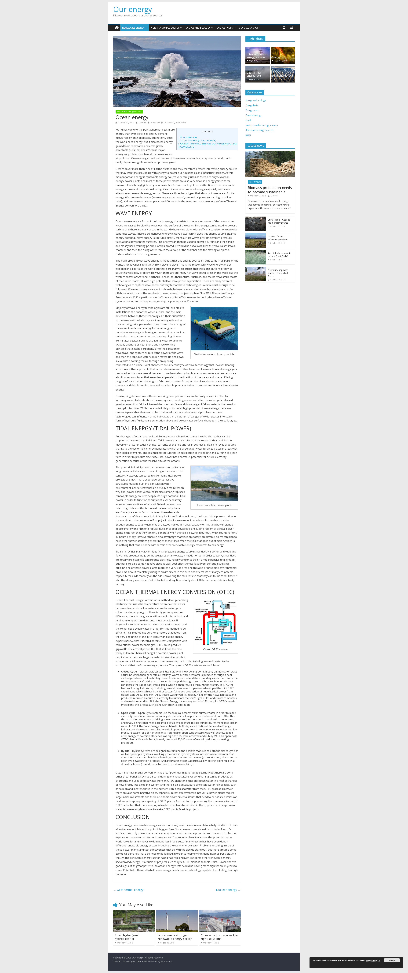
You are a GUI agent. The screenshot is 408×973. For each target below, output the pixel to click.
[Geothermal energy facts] (257, 67)
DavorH (142, 122)
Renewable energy (133, 27)
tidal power (169, 122)
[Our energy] (116, 27)
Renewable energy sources (129, 111)
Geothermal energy (128, 890)
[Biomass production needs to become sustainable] (270, 152)
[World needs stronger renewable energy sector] (177, 912)
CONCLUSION (187, 146)
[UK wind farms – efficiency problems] (255, 235)
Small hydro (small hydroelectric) (127, 937)
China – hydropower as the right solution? (219, 937)
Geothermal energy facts (254, 74)
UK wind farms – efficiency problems (278, 238)
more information (373, 960)
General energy (248, 27)
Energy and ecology (198, 27)
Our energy (132, 9)
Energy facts (225, 27)
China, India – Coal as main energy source (279, 221)
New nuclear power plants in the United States (278, 273)
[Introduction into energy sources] (257, 48)
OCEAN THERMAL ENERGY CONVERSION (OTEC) (207, 143)
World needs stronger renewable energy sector (175, 937)
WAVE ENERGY (187, 137)
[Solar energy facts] (283, 67)
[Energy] (283, 48)
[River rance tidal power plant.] (214, 483)
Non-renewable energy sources (261, 125)
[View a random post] (291, 27)
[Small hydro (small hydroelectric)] (134, 912)
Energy (276, 57)
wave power (181, 122)
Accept (392, 960)
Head (248, 120)
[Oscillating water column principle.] (214, 328)
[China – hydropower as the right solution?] (220, 912)
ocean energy (156, 122)
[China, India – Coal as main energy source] (255, 218)
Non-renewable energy (165, 27)
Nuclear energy (228, 890)
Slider (248, 134)
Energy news (252, 110)
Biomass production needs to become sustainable (270, 189)
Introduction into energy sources (257, 56)
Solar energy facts (283, 75)
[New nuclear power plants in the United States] (255, 268)
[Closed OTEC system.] (215, 622)
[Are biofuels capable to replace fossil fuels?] (255, 251)
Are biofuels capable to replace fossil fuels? (279, 255)
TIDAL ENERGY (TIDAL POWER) (197, 140)
